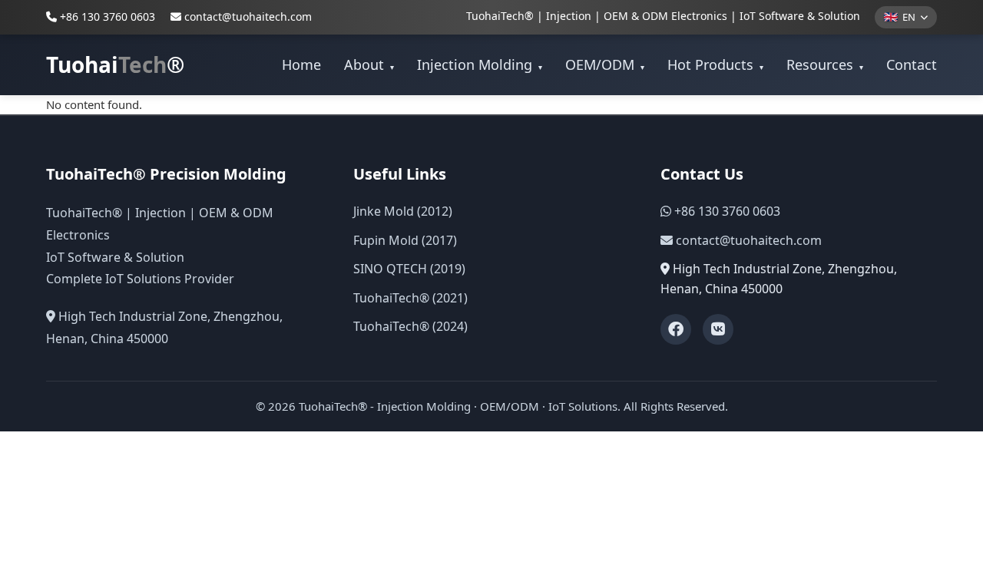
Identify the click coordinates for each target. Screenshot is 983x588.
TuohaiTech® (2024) (410, 326)
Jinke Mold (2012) (402, 211)
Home (301, 64)
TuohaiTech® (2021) (410, 297)
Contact (911, 64)
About (369, 64)
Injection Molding (479, 64)
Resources (824, 64)
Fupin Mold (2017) (405, 240)
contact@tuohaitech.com (248, 16)
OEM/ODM (604, 64)
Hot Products (715, 64)
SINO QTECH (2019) (409, 268)
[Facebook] (675, 329)
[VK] (718, 329)
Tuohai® (115, 64)
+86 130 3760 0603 (106, 16)
